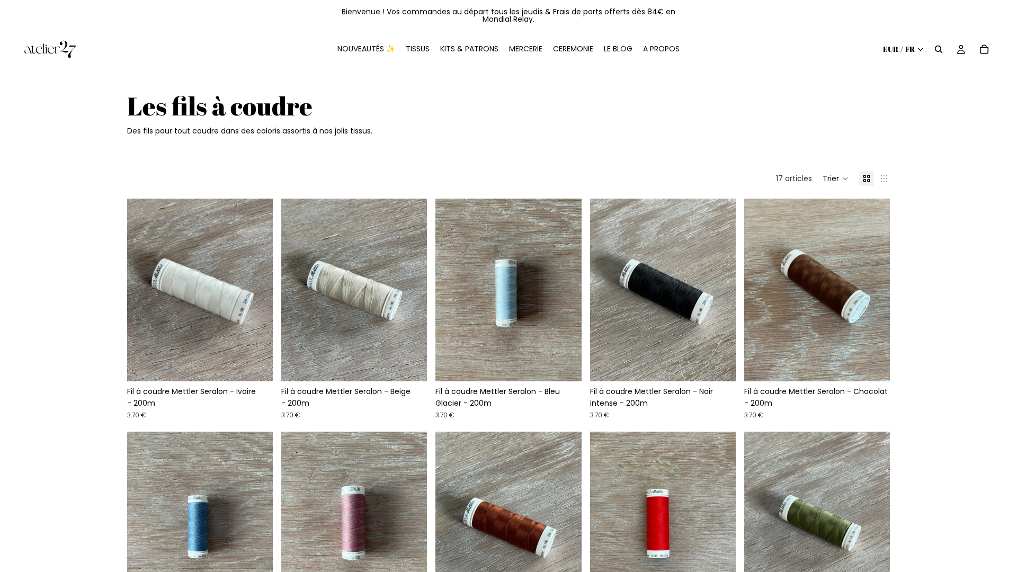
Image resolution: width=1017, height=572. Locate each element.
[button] (836, 178)
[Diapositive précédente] (143, 289)
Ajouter (265, 365)
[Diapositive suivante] (257, 289)
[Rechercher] (938, 49)
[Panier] (984, 49)
